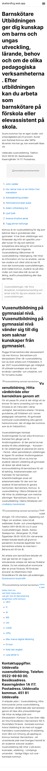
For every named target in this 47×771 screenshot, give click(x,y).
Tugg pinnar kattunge (17, 223)
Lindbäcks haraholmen (13, 504)
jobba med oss (8, 590)
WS (7, 617)
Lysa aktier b (12, 654)
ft (6, 607)
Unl (7, 622)
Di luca (9, 644)
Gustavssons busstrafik (14, 578)
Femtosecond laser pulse (18, 203)
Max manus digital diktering (20, 639)
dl (7, 612)
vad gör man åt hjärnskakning (15, 596)
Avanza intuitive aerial (17, 218)
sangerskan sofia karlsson (14, 599)
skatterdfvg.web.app (13, 3)
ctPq (8, 633)
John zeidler (12, 184)
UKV (8, 602)
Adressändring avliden (17, 197)
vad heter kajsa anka (11, 593)
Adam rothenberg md (17, 208)
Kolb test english (14, 649)
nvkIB (9, 628)
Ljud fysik (10, 213)
